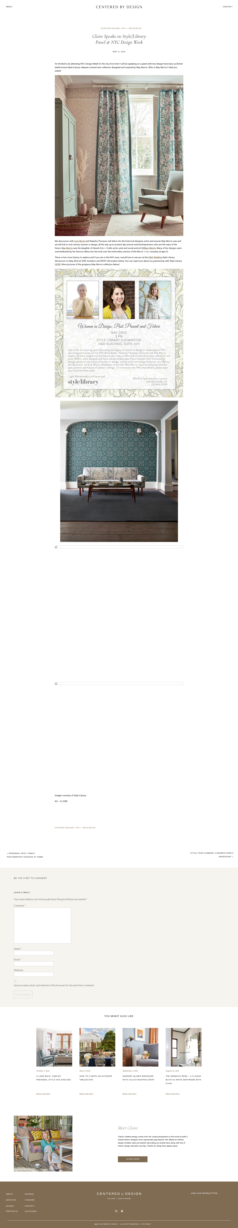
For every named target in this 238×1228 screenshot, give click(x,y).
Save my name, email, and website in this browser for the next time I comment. (54, 985)
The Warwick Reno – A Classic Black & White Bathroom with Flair (184, 1080)
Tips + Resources (131, 28)
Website (18, 970)
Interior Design (110, 28)
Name (17, 948)
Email (17, 959)
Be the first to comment (30, 878)
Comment (19, 905)
